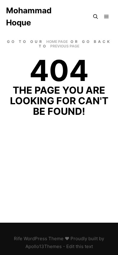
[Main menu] (106, 17)
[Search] (95, 17)
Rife (18, 238)
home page (57, 41)
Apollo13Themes (43, 246)
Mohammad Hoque (29, 16)
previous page (64, 46)
